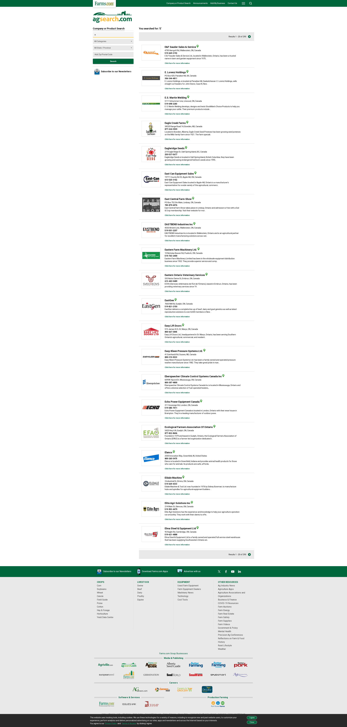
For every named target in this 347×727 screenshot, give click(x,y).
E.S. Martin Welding (176, 97)
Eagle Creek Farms (175, 123)
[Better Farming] (195, 665)
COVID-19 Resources (228, 603)
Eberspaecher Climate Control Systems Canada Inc (193, 376)
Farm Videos (224, 624)
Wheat (100, 592)
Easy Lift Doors (173, 325)
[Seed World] (173, 675)
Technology (183, 596)
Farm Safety (223, 617)
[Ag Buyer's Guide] (151, 665)
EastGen (169, 300)
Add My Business (217, 3)
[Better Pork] (240, 665)
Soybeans (101, 589)
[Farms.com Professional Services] (106, 704)
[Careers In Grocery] (184, 689)
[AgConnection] (240, 675)
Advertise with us (192, 571)
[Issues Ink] (129, 704)
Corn (99, 585)
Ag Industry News (226, 585)
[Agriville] (106, 665)
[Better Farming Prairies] (218, 665)
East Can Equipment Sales (179, 173)
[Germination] (151, 675)
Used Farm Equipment (188, 585)
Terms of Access (129, 723)
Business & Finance (227, 599)
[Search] (251, 3)
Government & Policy (228, 628)
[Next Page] (249, 37)
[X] (219, 572)
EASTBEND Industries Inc (179, 224)
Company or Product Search (178, 3)
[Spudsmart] (218, 675)
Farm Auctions (225, 606)
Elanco (168, 452)
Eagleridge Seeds (174, 148)
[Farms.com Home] (104, 3)
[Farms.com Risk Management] (128, 675)
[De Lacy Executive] (207, 689)
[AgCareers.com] (139, 689)
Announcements (200, 3)
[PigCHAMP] (151, 704)
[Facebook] (226, 572)
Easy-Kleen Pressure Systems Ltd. (184, 351)
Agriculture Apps (226, 589)
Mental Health (224, 631)
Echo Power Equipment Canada (182, 401)
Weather (222, 649)
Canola (100, 596)
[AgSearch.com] (128, 665)
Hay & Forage (103, 610)
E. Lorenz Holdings (175, 72)
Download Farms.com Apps (155, 571)
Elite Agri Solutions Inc (177, 503)
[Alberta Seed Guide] (173, 665)
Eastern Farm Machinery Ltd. (181, 249)
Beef (139, 589)
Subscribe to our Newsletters (117, 571)
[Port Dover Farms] (217, 704)
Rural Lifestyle (225, 645)
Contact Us (232, 3)
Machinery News (185, 592)
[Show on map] (198, 46)
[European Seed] (106, 675)
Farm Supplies (225, 621)
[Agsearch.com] (112, 22)
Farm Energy (224, 610)
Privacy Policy (111, 723)
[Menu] (243, 3)
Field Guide (102, 599)
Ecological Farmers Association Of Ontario (189, 427)
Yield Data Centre (105, 617)
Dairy (139, 592)
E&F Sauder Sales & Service (180, 47)
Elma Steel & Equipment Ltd (180, 528)
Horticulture (102, 613)
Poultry (140, 596)
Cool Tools (183, 599)
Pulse (99, 603)
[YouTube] (232, 572)
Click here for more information (177, 63)
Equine (140, 599)
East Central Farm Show (178, 199)
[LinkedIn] (239, 572)
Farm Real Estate (226, 613)
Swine (140, 585)
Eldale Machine (173, 477)
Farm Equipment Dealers (189, 589)
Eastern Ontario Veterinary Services (185, 275)
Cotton (100, 606)
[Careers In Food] (162, 689)
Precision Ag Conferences (230, 635)
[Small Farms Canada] (195, 675)
